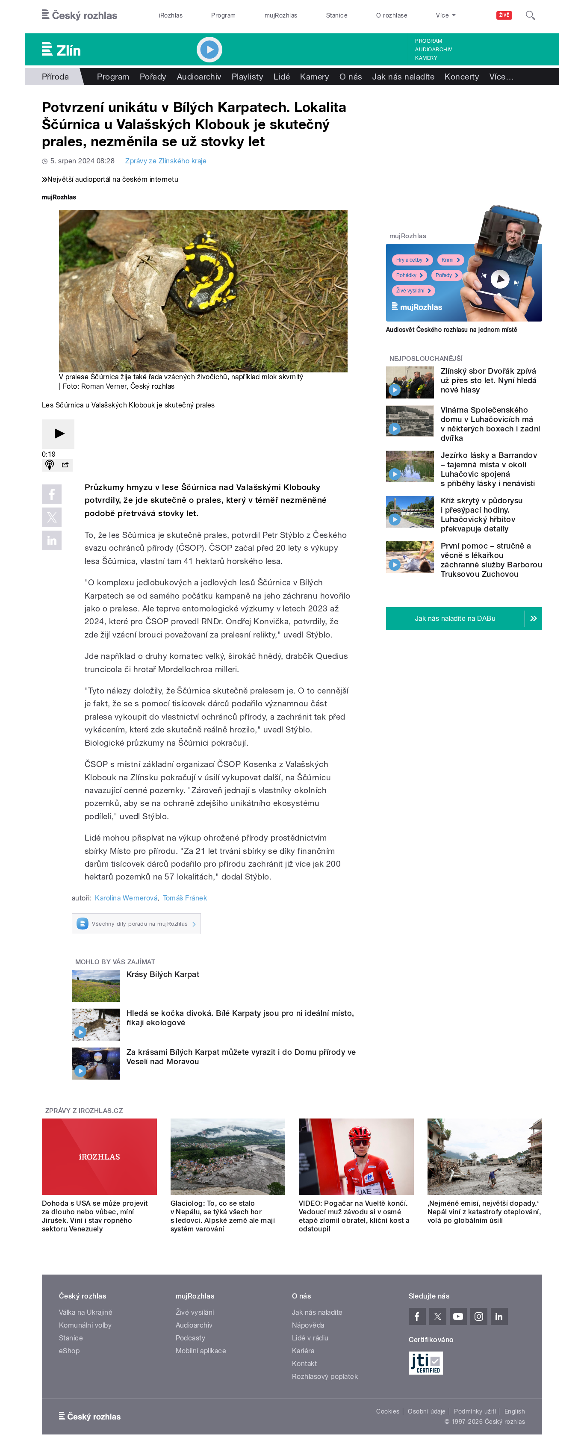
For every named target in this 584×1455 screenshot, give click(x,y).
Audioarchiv (433, 50)
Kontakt (304, 1364)
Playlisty (247, 76)
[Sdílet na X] (52, 517)
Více (502, 76)
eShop (69, 1351)
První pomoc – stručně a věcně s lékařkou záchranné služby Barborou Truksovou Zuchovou (491, 559)
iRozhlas (171, 15)
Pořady (153, 76)
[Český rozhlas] (79, 15)
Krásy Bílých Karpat (163, 974)
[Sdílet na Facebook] (52, 494)
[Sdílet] (65, 465)
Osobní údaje (427, 1411)
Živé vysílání (410, 291)
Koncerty (462, 76)
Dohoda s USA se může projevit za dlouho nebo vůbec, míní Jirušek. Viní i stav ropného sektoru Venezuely (95, 1216)
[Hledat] (530, 15)
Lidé (282, 76)
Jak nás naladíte (403, 76)
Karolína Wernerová (126, 898)
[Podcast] (49, 465)
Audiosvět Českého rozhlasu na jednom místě (451, 329)
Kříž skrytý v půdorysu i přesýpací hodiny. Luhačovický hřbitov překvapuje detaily (482, 514)
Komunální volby (85, 1325)
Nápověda (308, 1325)
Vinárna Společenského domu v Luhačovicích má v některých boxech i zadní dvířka (490, 424)
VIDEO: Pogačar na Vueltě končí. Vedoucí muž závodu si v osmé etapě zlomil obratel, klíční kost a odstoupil (354, 1216)
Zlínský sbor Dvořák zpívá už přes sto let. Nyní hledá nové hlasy (489, 380)
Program (223, 15)
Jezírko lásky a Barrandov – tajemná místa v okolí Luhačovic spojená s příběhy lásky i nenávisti (489, 469)
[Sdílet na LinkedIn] (52, 540)
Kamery (426, 58)
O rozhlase (391, 15)
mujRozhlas (281, 15)
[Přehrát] (58, 434)
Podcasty (191, 1338)
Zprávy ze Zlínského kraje (165, 161)
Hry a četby (409, 260)
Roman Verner (104, 386)
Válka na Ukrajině (85, 1312)
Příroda (55, 76)
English (514, 1411)
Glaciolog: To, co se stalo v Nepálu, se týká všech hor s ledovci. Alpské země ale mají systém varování (223, 1216)
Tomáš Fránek (185, 898)
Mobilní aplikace (201, 1351)
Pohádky (406, 275)
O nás (350, 76)
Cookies (387, 1411)
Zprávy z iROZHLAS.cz (84, 1111)
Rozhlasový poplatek (325, 1376)
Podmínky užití (475, 1411)
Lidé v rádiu (310, 1338)
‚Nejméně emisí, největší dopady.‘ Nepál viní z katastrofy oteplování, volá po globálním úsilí (484, 1212)
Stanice (337, 15)
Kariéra (303, 1351)
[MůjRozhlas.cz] (59, 198)
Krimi (448, 260)
